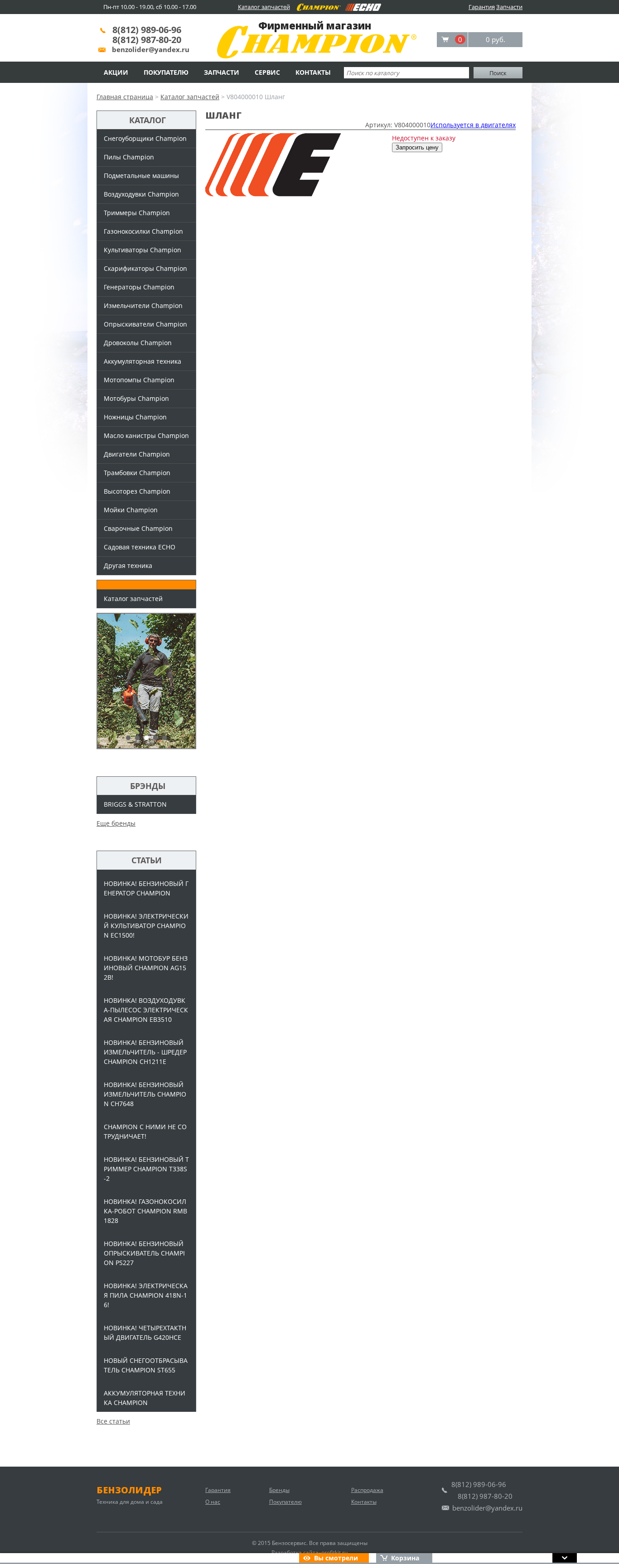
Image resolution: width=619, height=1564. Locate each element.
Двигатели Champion (137, 454)
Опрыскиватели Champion (145, 324)
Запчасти (509, 7)
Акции (116, 72)
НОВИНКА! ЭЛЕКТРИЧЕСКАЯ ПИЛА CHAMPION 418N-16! (146, 1295)
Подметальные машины (141, 175)
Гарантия (482, 7)
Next (184, 681)
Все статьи (113, 1421)
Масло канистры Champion (146, 435)
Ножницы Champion (135, 417)
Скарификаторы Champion (145, 268)
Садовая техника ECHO (139, 547)
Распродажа (367, 1490)
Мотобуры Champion (136, 398)
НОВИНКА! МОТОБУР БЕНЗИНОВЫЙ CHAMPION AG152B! (146, 968)
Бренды (279, 1490)
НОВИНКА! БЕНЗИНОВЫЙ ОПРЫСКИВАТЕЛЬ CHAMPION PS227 (144, 1253)
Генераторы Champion (139, 287)
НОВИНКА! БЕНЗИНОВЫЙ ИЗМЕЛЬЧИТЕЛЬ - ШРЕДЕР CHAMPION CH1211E (145, 1052)
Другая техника (128, 565)
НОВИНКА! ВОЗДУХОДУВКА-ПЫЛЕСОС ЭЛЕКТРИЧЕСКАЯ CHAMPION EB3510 (146, 1010)
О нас (212, 1502)
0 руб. (495, 39)
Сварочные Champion (138, 528)
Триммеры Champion (137, 212)
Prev (108, 681)
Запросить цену (417, 147)
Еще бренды (116, 823)
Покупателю (166, 72)
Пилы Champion (129, 157)
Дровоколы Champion (138, 342)
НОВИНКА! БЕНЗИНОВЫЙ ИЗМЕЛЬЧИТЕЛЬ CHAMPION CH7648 (145, 1094)
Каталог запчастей (264, 7)
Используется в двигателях (473, 124)
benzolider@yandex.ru (150, 49)
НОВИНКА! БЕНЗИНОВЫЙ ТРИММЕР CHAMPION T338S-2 (146, 1169)
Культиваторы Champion (142, 249)
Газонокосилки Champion (143, 231)
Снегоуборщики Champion (145, 138)
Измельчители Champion (143, 305)
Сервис (267, 72)
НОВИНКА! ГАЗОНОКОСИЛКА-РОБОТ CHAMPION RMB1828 (145, 1211)
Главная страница (125, 96)
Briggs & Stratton (135, 804)
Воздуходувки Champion (141, 194)
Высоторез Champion (137, 491)
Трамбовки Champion (137, 472)
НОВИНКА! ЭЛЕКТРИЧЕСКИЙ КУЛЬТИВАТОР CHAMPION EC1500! (146, 925)
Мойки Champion (131, 509)
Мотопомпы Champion (139, 379)
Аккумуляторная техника (142, 361)
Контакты (313, 72)
